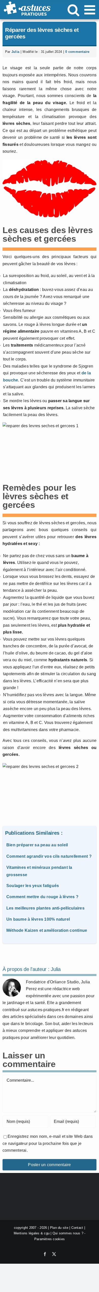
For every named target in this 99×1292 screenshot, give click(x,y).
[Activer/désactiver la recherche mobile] (73, 9)
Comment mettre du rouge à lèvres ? (42, 897)
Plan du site (59, 1228)
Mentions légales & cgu (32, 1233)
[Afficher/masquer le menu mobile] (90, 9)
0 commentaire (77, 52)
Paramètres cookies (49, 1239)
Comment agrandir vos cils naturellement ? (49, 856)
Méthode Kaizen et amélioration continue (46, 930)
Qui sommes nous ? (68, 1233)
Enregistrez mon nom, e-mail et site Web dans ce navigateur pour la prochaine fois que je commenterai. (48, 1143)
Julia (15, 52)
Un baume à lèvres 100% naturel (38, 919)
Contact (77, 1228)
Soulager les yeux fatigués (32, 885)
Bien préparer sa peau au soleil (37, 845)
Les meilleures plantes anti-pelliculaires (45, 908)
